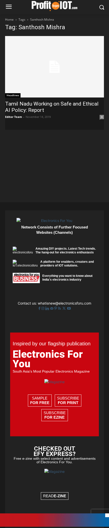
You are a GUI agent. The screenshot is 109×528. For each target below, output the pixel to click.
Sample (39, 400)
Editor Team (13, 117)
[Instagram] (43, 308)
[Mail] (52, 308)
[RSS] (60, 308)
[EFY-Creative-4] (54, 525)
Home (9, 19)
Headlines (13, 95)
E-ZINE (60, 496)
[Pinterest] (56, 308)
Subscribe (68, 400)
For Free (39, 403)
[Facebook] (40, 308)
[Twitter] (64, 308)
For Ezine (54, 417)
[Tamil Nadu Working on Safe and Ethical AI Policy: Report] (54, 66)
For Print (68, 403)
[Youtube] (69, 308)
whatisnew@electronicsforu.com (64, 303)
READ (54, 496)
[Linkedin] (47, 308)
